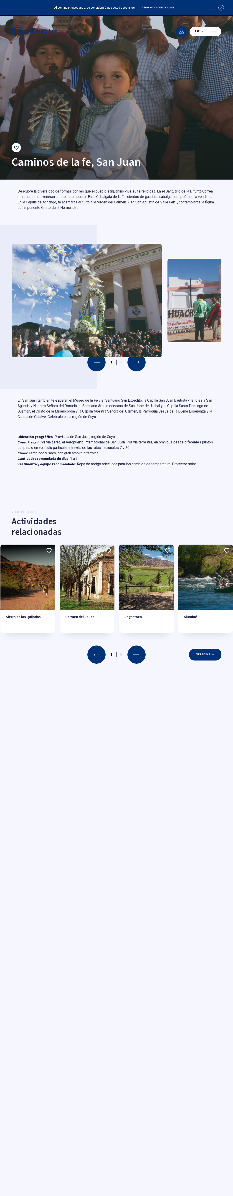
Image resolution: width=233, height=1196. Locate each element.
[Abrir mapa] (181, 31)
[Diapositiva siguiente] (136, 362)
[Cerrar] (221, 7)
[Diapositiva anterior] (96, 655)
